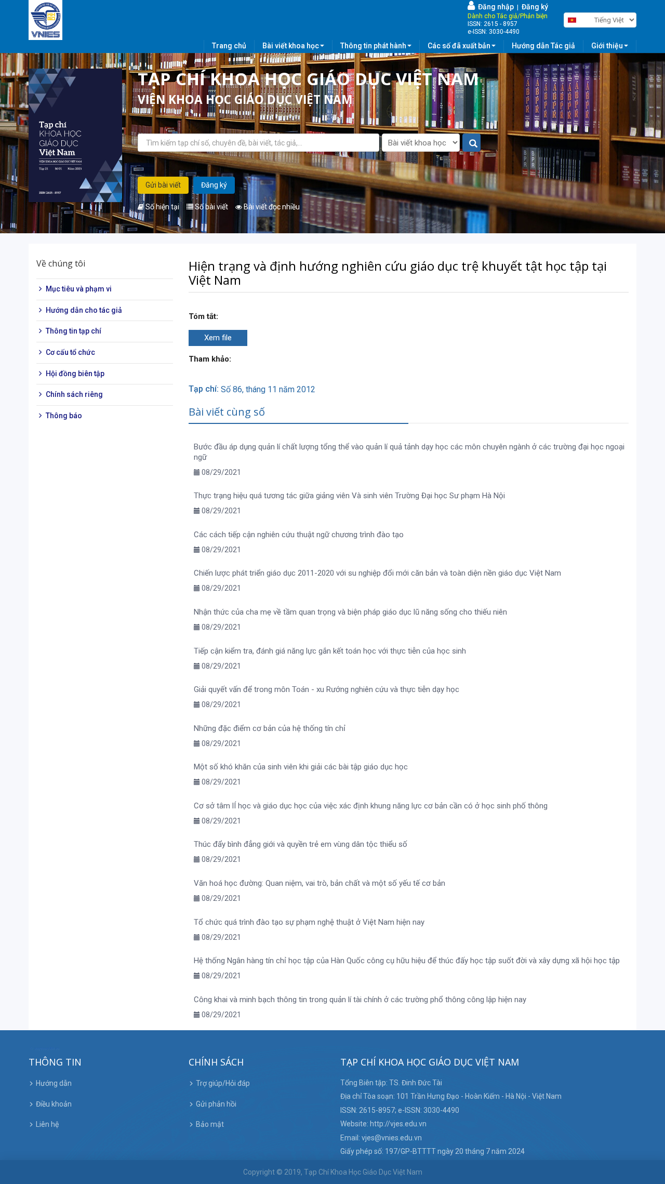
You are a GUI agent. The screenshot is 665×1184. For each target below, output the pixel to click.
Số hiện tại (161, 207)
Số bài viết (210, 207)
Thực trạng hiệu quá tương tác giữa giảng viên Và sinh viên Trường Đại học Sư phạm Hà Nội (349, 495)
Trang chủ (229, 46)
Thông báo (64, 415)
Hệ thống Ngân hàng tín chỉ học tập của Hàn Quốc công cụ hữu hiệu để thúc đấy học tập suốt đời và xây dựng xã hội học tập (407, 960)
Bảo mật (210, 1124)
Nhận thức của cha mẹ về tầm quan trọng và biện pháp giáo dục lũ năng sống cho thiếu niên (350, 612)
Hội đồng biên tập (75, 373)
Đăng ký (535, 7)
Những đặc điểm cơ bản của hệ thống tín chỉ (269, 728)
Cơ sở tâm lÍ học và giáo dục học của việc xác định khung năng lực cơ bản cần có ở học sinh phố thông (371, 805)
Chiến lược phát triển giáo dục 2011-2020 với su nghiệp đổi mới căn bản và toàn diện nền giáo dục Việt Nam (377, 573)
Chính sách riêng (74, 395)
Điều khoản (54, 1104)
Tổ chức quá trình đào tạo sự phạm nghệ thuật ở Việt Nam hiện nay (309, 922)
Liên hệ (47, 1124)
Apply (472, 143)
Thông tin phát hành (373, 46)
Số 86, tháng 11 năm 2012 (268, 389)
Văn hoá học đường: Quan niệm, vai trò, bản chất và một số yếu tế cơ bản (319, 883)
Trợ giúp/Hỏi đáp (223, 1083)
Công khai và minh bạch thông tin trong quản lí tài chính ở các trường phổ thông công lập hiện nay (360, 999)
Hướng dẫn (54, 1083)
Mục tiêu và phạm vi (79, 289)
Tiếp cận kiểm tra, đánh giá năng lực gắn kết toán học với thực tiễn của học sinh (330, 651)
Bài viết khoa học (290, 46)
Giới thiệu (607, 46)
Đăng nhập (494, 7)
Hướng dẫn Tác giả (543, 46)
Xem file (218, 337)
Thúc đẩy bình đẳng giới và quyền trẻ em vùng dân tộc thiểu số (300, 844)
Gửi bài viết (163, 185)
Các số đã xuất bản (459, 46)
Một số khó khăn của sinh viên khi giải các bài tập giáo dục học (301, 766)
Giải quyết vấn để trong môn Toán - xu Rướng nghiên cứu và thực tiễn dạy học (326, 689)
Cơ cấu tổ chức (70, 353)
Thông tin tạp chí (73, 331)
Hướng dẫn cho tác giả (84, 310)
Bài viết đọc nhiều (271, 207)
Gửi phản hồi (216, 1104)
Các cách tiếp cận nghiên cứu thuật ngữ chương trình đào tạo (299, 534)
